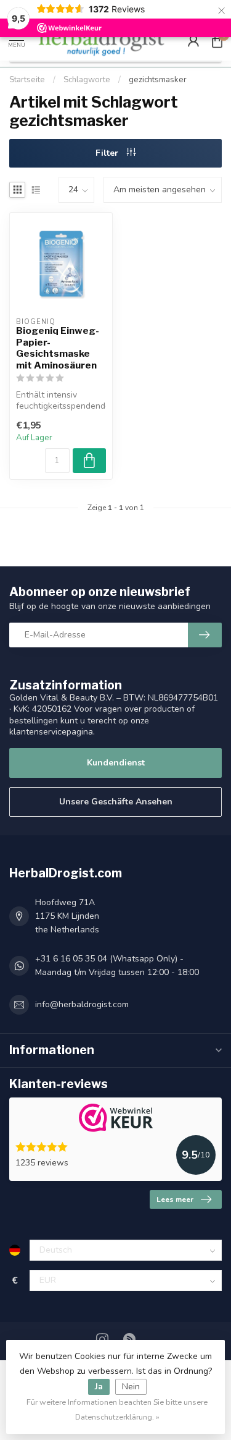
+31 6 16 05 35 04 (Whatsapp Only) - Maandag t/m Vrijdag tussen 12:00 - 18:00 (117, 965)
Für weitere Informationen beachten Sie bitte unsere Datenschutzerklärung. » (117, 1409)
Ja (99, 1386)
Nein (131, 1386)
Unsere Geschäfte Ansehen (115, 801)
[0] (217, 40)
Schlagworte (86, 79)
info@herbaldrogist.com (82, 1004)
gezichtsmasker (158, 79)
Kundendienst (116, 763)
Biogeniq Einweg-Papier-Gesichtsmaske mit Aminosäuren (57, 347)
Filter (108, 153)
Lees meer (174, 1199)
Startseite (27, 79)
